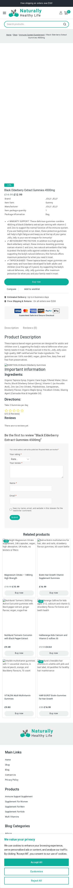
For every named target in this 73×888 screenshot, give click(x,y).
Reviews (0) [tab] (30, 327)
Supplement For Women (16, 801)
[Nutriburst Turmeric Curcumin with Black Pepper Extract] (19, 615)
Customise (36, 871)
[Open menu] (4, 13)
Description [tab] (12, 327)
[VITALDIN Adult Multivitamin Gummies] (19, 675)
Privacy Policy (11, 780)
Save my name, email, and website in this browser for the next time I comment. (38, 509)
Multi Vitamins (12, 817)
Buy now (36, 282)
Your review (16, 463)
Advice (8, 833)
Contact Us (10, 775)
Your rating (16, 454)
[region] (36, 861)
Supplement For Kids (15, 812)
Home (8, 760)
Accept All (36, 862)
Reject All (36, 880)
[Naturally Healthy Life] (25, 13)
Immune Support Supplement (19, 796)
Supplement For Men (15, 807)
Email (13, 496)
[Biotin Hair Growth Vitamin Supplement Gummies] (53, 555)
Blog (7, 770)
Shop (7, 765)
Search (65, 24)
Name (13, 483)
